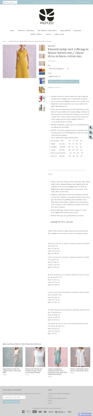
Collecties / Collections (26, 30)
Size (49, 65)
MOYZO (46, 408)
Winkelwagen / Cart (84, 2)
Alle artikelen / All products (47, 30)
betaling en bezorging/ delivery (57, 398)
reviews (50, 396)
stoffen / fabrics (36, 34)
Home (12, 30)
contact (48, 34)
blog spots (77, 30)
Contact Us (85, 414)
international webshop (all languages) (59, 393)
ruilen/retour (59, 34)
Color (50, 73)
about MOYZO (65, 30)
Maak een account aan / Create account (61, 2)
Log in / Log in (38, 2)
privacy (50, 400)
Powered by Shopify (55, 408)
